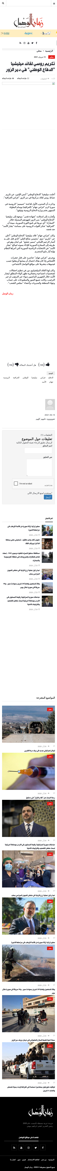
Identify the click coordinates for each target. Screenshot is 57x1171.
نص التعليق (47, 457)
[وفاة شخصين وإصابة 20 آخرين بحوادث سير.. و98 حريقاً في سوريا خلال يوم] (47, 592)
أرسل (48, 497)
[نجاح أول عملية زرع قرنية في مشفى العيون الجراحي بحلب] (47, 579)
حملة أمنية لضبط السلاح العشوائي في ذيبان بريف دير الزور (33, 1040)
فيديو (24, 1159)
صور (18, 1159)
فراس (42, 377)
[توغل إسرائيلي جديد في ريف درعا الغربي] (28, 742)
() (42, 364)
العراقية (16, 377)
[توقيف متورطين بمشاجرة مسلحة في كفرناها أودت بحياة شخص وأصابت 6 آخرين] (28, 1078)
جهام (51, 381)
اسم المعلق (47, 445)
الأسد (44, 381)
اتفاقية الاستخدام (33, 1159)
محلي (39, 50)
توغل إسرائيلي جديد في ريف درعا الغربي (39, 751)
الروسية (6, 377)
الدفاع (51, 377)
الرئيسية (49, 50)
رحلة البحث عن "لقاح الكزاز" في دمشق (40, 798)
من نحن (43, 1159)
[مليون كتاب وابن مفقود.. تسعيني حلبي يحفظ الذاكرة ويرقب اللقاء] (47, 548)
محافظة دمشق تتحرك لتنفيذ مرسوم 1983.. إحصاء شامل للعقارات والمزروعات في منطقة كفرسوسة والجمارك (21, 557)
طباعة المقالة (6, 78)
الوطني (25, 377)
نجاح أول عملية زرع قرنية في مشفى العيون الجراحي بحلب (33, 895)
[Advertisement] (28, 161)
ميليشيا (34, 377)
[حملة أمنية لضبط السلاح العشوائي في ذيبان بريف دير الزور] (28, 1031)
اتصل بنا (12, 1159)
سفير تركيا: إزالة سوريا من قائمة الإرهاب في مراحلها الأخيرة (33, 942)
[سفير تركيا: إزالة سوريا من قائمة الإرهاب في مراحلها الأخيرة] (47, 535)
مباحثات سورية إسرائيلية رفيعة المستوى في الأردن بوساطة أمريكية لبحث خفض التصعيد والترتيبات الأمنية (23, 601)
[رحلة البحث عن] (28, 789)
